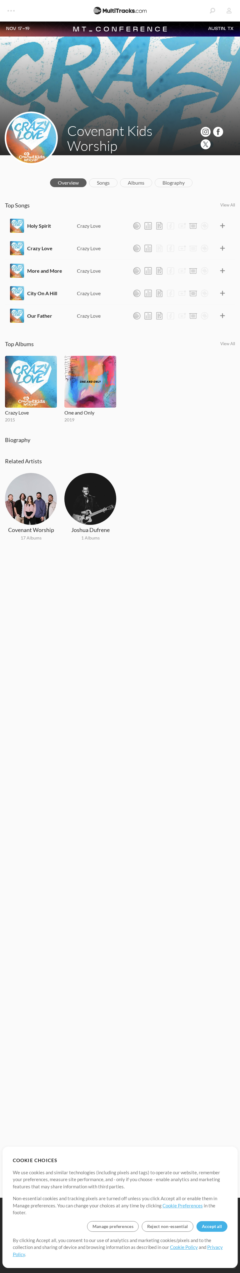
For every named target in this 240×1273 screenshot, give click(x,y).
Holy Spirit (39, 226)
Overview (68, 183)
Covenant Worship (31, 530)
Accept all (212, 1226)
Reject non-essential (167, 1226)
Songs (103, 183)
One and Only (79, 412)
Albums (136, 183)
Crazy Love (89, 226)
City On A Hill (42, 293)
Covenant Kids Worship (109, 138)
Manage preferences (112, 1226)
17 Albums (31, 537)
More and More (44, 271)
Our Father (39, 316)
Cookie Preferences (182, 1205)
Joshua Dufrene (90, 530)
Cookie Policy (184, 1247)
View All (227, 204)
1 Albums (90, 537)
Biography (173, 183)
